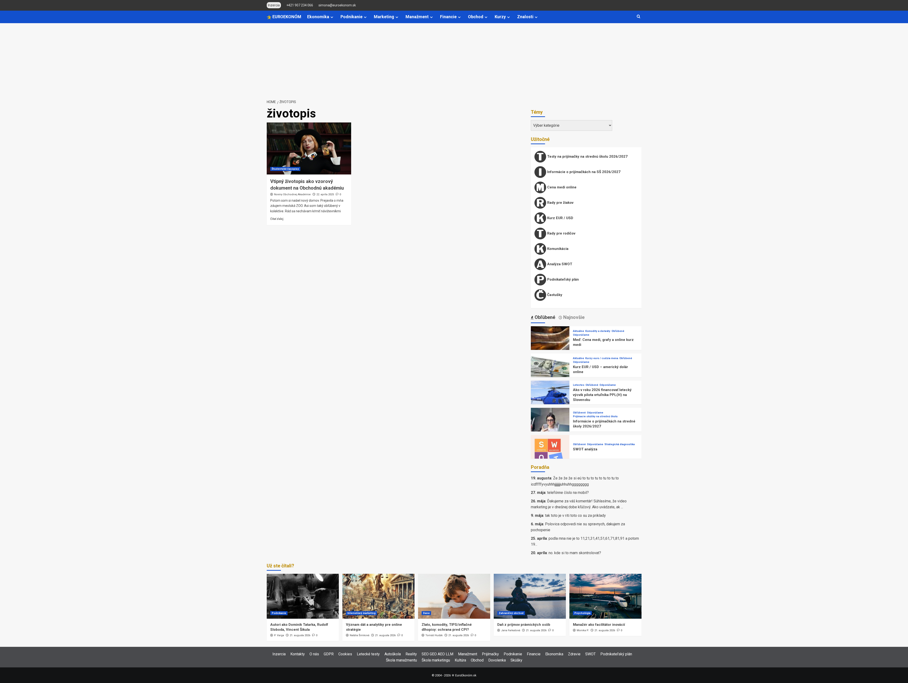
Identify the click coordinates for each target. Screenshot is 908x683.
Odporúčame (581, 335)
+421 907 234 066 (299, 5)
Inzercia (279, 654)
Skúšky (516, 660)
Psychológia (582, 613)
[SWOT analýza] (550, 454)
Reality (411, 654)
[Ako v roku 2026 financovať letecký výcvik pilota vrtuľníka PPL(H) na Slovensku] (550, 399)
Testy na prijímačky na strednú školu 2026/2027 (587, 156)
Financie (448, 16)
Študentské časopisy (285, 168)
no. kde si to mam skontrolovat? (575, 553)
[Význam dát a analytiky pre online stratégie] (378, 596)
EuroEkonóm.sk (465, 675)
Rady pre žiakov (559, 202)
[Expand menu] (332, 17)
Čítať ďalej (276, 219)
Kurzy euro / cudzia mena (601, 358)
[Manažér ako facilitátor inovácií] (605, 596)
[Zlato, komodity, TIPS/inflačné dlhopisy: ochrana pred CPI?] (454, 596)
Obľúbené (617, 331)
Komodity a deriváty (597, 331)
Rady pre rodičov (560, 233)
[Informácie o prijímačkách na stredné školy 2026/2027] (550, 427)
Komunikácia (557, 249)
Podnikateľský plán (562, 279)
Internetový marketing (361, 613)
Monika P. (583, 630)
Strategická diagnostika (619, 444)
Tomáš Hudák (434, 635)
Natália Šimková (359, 635)
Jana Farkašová (510, 630)
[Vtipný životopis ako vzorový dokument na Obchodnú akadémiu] (309, 148)
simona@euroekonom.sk (337, 5)
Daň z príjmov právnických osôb (523, 624)
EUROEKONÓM (286, 16)
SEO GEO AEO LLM (437, 654)
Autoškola (392, 654)
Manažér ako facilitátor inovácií (599, 624)
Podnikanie (351, 16)
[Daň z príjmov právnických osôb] (530, 596)
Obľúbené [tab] (544, 317)
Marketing (384, 16)
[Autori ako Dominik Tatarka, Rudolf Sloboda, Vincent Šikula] (303, 596)
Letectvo (578, 385)
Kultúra (460, 660)
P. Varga (279, 635)
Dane (426, 613)
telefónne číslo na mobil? (568, 492)
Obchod (475, 16)
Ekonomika (318, 16)
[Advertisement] (454, 59)
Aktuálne (578, 331)
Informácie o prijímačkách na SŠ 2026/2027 (583, 172)
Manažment (417, 16)
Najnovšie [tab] (573, 317)
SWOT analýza (585, 449)
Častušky (554, 295)
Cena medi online (561, 187)
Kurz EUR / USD (559, 218)
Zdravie (574, 654)
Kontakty (297, 654)
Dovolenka (497, 660)
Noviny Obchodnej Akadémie (292, 194)
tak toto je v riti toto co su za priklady (575, 515)
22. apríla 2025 (325, 194)
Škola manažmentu (401, 660)
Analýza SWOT (559, 264)
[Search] (639, 17)
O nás (314, 654)
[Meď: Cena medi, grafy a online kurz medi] (550, 345)
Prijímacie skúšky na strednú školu (595, 416)
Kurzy (500, 16)
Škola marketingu (436, 660)
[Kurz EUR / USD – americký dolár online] (550, 372)
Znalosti (525, 16)
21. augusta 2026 (300, 635)
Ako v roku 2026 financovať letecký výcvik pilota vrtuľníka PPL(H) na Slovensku (602, 395)
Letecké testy (368, 654)
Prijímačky (490, 654)
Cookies (345, 654)
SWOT (590, 654)
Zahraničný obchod (511, 613)
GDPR (329, 654)
